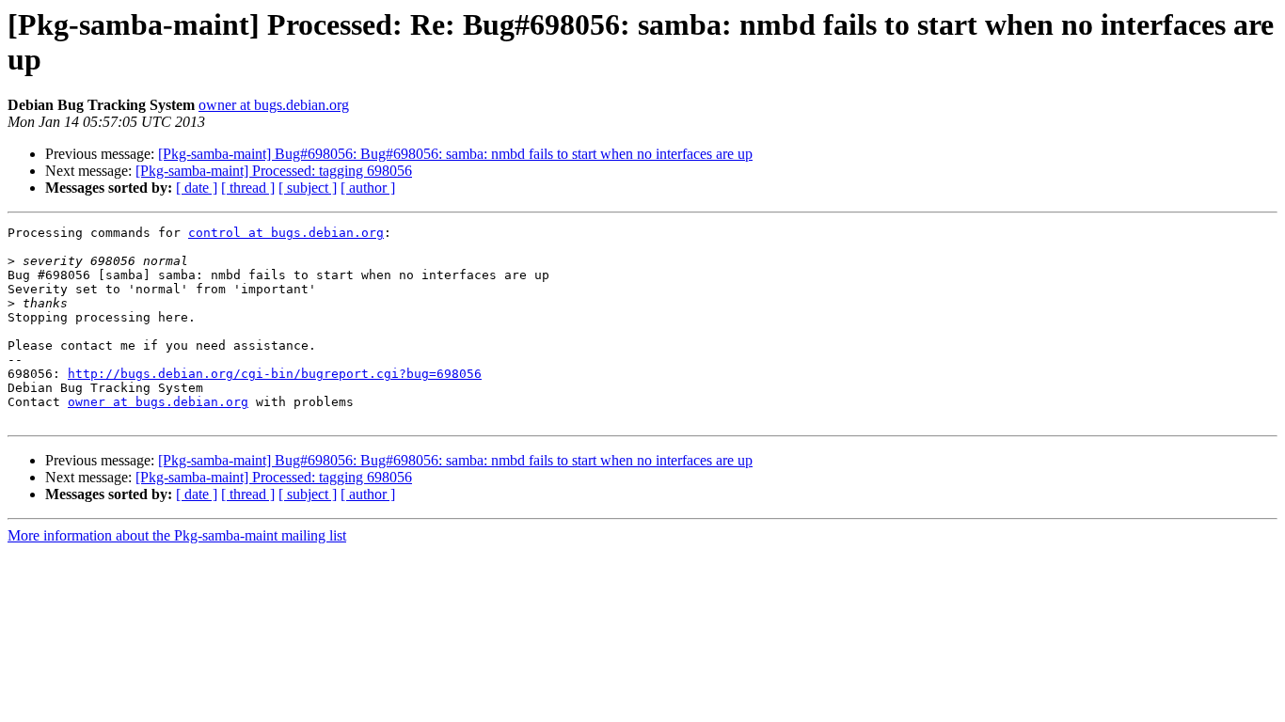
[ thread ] (248, 188)
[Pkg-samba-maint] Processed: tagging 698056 (273, 171)
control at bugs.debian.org (286, 233)
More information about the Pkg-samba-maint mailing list (177, 535)
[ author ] (368, 188)
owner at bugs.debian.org (273, 105)
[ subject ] (307, 188)
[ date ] (196, 188)
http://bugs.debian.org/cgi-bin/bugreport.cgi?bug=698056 (275, 374)
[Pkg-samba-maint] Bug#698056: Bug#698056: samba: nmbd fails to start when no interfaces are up (455, 154)
